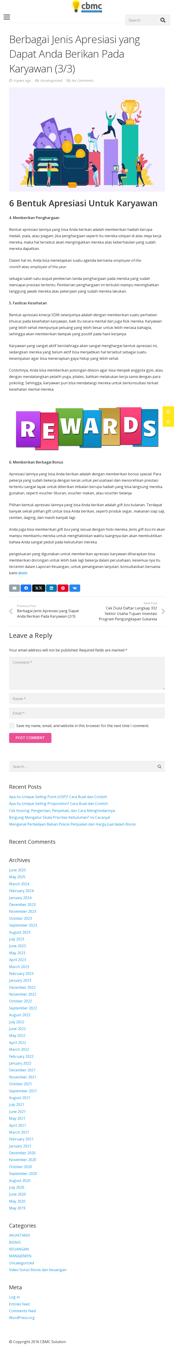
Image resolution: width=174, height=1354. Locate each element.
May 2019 (17, 1208)
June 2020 (17, 1194)
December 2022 (22, 987)
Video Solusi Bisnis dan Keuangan (37, 1269)
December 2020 (22, 1152)
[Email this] (14, 588)
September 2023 (23, 925)
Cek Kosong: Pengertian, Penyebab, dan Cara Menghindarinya (62, 810)
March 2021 (19, 1132)
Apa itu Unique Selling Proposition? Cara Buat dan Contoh (58, 803)
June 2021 (17, 1111)
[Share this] (26, 588)
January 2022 (20, 1063)
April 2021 (17, 1125)
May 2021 (17, 1118)
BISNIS (15, 1242)
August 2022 (19, 1014)
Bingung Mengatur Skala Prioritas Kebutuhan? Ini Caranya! (59, 817)
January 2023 (20, 980)
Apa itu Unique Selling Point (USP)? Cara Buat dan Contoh (58, 796)
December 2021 (22, 1070)
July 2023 (16, 939)
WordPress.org (22, 1317)
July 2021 (16, 1104)
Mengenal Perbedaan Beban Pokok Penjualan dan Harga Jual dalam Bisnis (72, 824)
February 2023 (21, 973)
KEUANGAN (19, 1249)
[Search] (162, 20)
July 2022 (16, 1021)
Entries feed (19, 1304)
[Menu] (7, 17)
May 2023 (17, 952)
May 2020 (17, 1201)
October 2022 (20, 1001)
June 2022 (17, 1028)
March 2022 (19, 1049)
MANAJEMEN (20, 1255)
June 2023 (17, 945)
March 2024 (19, 883)
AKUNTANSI (19, 1235)
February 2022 (21, 1056)
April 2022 (17, 1042)
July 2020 (16, 1187)
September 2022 (23, 1008)
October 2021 (20, 1083)
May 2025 (17, 876)
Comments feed (22, 1310)
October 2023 (20, 918)
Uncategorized (51, 80)
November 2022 (22, 994)
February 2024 (21, 890)
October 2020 (20, 1166)
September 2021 (23, 1090)
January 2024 (20, 897)
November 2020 (22, 1159)
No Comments (83, 80)
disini (22, 572)
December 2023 (22, 904)
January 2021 (20, 1146)
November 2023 (22, 911)
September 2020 (23, 1173)
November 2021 (22, 1077)
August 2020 (19, 1180)
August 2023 (19, 932)
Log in (14, 1297)
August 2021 (19, 1097)
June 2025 (17, 870)
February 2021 (21, 1139)
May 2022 (17, 1035)
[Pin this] (63, 588)
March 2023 (19, 966)
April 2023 (17, 959)
